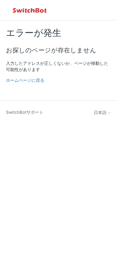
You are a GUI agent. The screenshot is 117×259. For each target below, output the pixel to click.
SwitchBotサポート (24, 112)
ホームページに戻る (25, 80)
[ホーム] (30, 10)
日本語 (101, 112)
